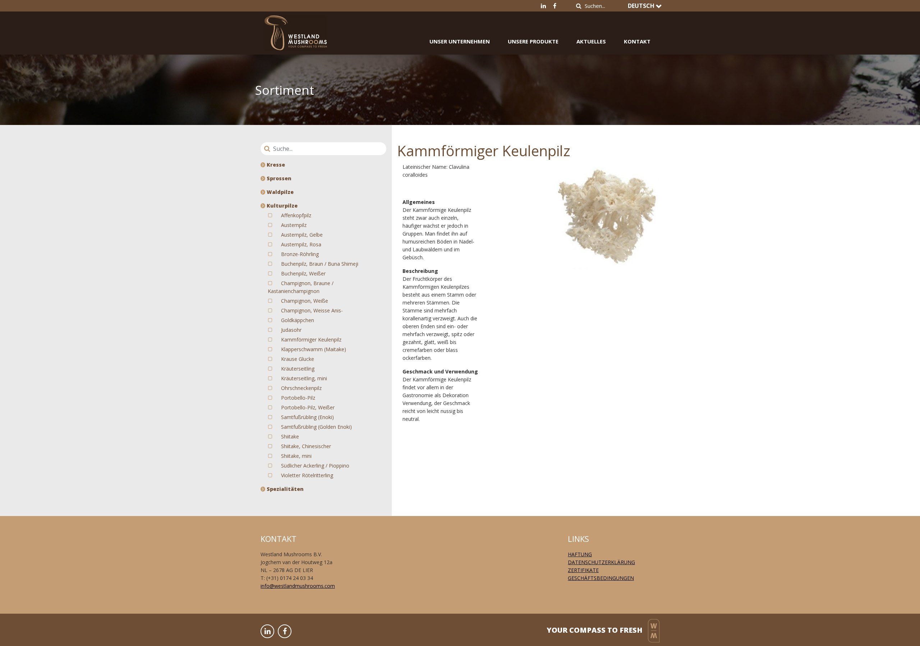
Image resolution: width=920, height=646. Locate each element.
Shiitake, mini (296, 455)
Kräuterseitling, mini (304, 378)
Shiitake (290, 436)
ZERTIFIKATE (583, 570)
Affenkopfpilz (296, 215)
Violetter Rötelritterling (307, 475)
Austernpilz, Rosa (301, 244)
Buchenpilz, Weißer (303, 273)
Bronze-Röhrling (300, 254)
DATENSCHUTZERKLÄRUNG (601, 562)
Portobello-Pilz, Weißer (308, 407)
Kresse (275, 164)
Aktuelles (591, 41)
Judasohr (291, 329)
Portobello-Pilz (298, 397)
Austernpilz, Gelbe (302, 234)
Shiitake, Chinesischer (306, 446)
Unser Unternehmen (459, 41)
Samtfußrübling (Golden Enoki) (316, 426)
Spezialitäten (284, 488)
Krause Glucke (297, 358)
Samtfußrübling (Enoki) (307, 417)
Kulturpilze (281, 205)
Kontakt (637, 41)
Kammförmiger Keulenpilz (311, 339)
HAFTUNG (580, 554)
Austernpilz (294, 225)
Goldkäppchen (297, 320)
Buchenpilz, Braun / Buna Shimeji (319, 263)
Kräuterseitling (297, 368)
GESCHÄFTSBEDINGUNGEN (601, 578)
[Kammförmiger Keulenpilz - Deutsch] (296, 27)
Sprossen (278, 178)
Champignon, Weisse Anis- (312, 310)
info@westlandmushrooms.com (298, 585)
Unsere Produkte (533, 41)
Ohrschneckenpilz (301, 388)
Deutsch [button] (642, 6)
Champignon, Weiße (304, 300)
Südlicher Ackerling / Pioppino (315, 465)
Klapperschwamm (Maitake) (313, 349)
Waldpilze (279, 192)
